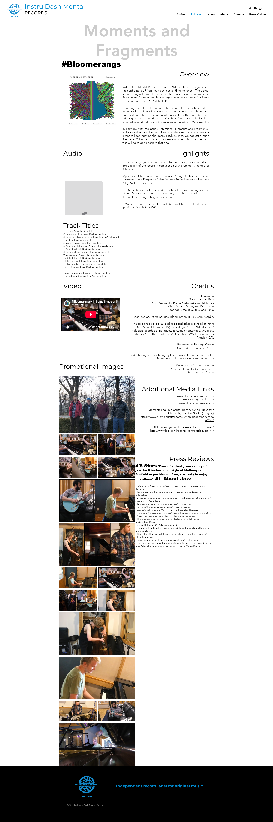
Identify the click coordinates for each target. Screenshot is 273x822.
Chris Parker (130, 169)
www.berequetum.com (199, 358)
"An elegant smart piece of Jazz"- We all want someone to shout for (173, 512)
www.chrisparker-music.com (196, 403)
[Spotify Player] (83, 173)
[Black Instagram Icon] (260, 8)
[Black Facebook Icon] (250, 8)
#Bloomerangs (183, 90)
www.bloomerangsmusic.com (195, 396)
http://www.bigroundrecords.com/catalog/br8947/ (182, 430)
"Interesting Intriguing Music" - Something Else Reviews (166, 509)
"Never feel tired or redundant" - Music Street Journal (165, 515)
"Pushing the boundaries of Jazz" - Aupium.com (162, 506)
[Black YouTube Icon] (255, 8)
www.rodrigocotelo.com (198, 399)
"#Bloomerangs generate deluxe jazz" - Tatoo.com (163, 503)
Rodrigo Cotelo (189, 162)
